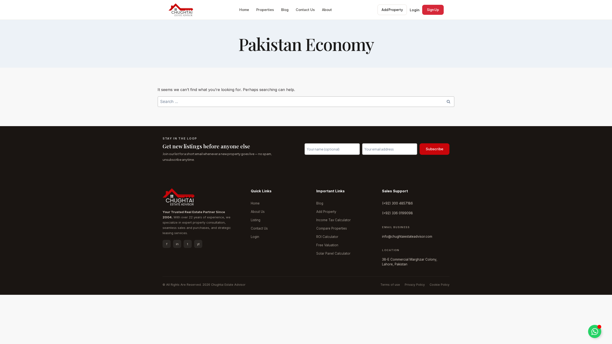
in (177, 244)
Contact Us (305, 10)
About (327, 10)
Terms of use (390, 284)
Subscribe (434, 149)
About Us (258, 212)
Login (414, 10)
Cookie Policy (439, 284)
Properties (265, 10)
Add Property (392, 10)
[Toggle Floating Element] (594, 331)
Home (244, 10)
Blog (285, 10)
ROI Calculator (327, 237)
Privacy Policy (415, 284)
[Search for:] (306, 101)
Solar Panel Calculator (333, 253)
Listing (255, 220)
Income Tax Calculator (333, 220)
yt (198, 244)
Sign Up (433, 10)
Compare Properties (331, 228)
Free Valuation (327, 245)
